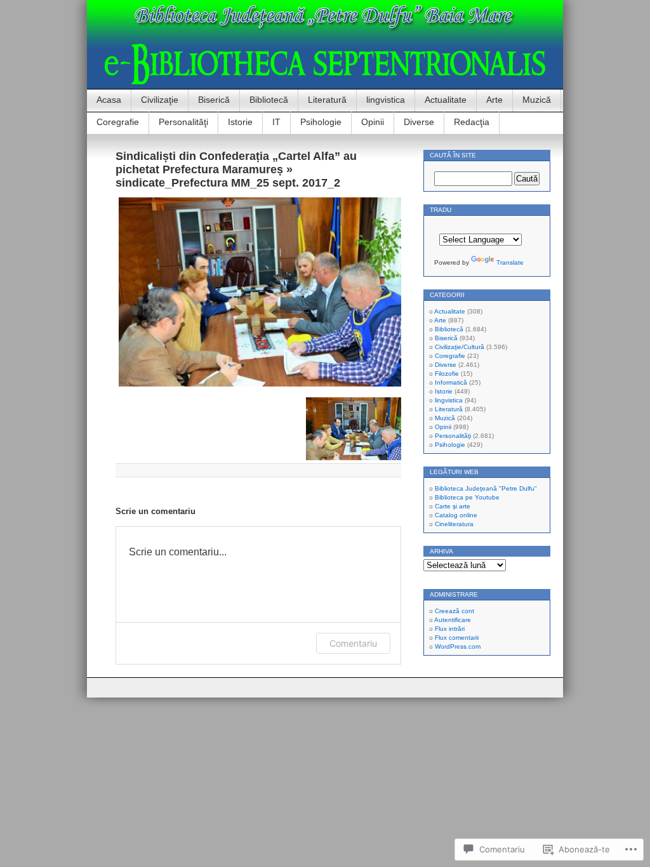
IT (276, 122)
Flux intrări (450, 628)
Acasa (108, 100)
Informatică (451, 382)
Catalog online (456, 515)
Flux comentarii (457, 637)
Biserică (214, 100)
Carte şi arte (452, 506)
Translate (510, 262)
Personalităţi (183, 122)
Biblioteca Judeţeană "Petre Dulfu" (486, 488)
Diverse (419, 122)
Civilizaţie (159, 100)
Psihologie (321, 122)
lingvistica (385, 100)
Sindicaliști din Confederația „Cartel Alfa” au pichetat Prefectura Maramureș (236, 163)
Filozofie (447, 373)
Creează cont (454, 610)
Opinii (372, 122)
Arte (494, 100)
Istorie (240, 122)
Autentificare (452, 619)
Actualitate (446, 100)
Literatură (327, 100)
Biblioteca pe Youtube (467, 497)
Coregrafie (117, 122)
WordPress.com (458, 646)
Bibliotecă (268, 100)
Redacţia (471, 122)
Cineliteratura (454, 523)
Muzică (536, 100)
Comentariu (353, 643)
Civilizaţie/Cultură (459, 346)
